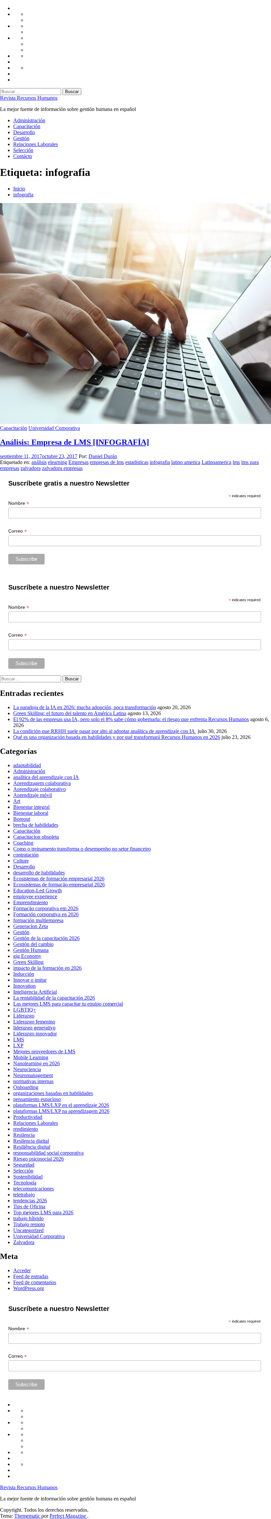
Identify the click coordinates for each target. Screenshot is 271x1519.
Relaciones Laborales (35, 144)
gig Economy (27, 956)
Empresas (78, 462)
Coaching (23, 843)
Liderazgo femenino (34, 1021)
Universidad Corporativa (54, 428)
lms (236, 462)
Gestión (21, 138)
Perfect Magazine (68, 1516)
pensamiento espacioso (37, 1099)
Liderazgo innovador (35, 1033)
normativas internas (33, 1081)
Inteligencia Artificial (35, 992)
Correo (17, 531)
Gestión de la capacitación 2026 (46, 938)
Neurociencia (27, 1069)
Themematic (27, 1516)
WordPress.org (28, 1288)
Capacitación (26, 126)
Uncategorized (28, 1230)
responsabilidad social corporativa (48, 1153)
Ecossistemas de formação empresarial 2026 (59, 884)
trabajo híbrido (28, 1218)
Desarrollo (24, 132)
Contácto (22, 156)
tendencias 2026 (30, 1200)
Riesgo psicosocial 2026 (38, 1159)
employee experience (35, 896)
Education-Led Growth (37, 890)
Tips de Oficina (29, 1206)
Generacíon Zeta (30, 926)
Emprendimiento (30, 902)
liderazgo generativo (34, 1027)
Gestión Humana (31, 950)
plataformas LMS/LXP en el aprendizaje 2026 (61, 1105)
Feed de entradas (30, 1276)
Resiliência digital (31, 1147)
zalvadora (30, 468)
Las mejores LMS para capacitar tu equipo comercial (68, 1004)
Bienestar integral (31, 807)
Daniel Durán (103, 456)
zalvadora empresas (62, 468)
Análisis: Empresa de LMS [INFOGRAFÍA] (74, 442)
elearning (57, 462)
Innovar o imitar (30, 980)
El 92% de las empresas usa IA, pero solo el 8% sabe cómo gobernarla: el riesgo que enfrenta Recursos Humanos (131, 719)
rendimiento (25, 1129)
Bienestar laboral (30, 813)
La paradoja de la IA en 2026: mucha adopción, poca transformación (84, 707)
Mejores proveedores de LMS (44, 1051)
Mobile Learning (30, 1057)
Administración (29, 120)
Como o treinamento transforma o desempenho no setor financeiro (82, 849)
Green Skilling (28, 962)
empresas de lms (107, 462)
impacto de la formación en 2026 (47, 968)
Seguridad (23, 1165)
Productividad (27, 1117)
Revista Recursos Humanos (29, 98)
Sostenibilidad (28, 1176)
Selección (23, 150)
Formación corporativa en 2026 (46, 914)
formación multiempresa (38, 920)
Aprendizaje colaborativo (39, 789)
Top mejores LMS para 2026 (43, 1212)
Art (16, 801)
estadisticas (136, 462)
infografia (160, 462)
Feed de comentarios (34, 1282)
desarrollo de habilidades (39, 872)
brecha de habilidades (35, 825)
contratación (26, 855)
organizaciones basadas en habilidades (53, 1093)
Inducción (23, 974)
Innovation (24, 986)
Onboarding (25, 1087)
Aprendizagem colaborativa (42, 783)
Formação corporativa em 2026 (45, 908)
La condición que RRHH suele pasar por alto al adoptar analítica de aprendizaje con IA (104, 731)
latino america (185, 462)
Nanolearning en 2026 (36, 1063)
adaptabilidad (27, 765)
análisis (39, 462)
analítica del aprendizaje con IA (46, 777)
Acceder (22, 1270)
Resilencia (24, 1135)
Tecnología (24, 1182)
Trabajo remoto (29, 1224)
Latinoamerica (216, 462)
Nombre (18, 503)
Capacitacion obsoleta (36, 837)
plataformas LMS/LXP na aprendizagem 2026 (61, 1111)
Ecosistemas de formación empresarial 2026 (58, 878)
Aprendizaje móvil (32, 795)
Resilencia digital (31, 1141)
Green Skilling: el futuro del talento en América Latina (69, 713)
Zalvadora (23, 1242)
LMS (18, 1039)
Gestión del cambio (33, 944)
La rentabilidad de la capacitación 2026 (54, 998)
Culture (21, 861)
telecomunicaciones (33, 1188)
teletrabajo (24, 1194)
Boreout (21, 819)
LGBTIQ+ (24, 1010)
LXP (18, 1045)
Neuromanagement (33, 1075)
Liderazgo (23, 1016)
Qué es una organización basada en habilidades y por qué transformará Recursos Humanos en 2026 (116, 737)
